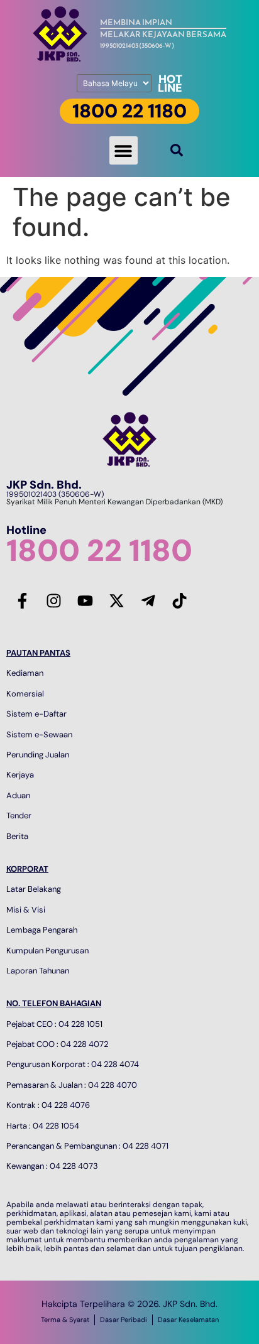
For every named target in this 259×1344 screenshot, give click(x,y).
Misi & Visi (25, 909)
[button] (123, 150)
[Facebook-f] (22, 600)
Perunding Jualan (37, 754)
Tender (18, 815)
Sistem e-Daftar (36, 713)
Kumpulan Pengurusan (47, 950)
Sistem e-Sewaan (39, 734)
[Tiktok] (179, 600)
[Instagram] (53, 600)
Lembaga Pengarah (41, 929)
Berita (17, 836)
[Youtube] (85, 600)
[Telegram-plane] (147, 600)
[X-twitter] (116, 600)
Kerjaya (20, 774)
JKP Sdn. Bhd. (44, 484)
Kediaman (24, 673)
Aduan (18, 795)
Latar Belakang (33, 889)
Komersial (25, 693)
